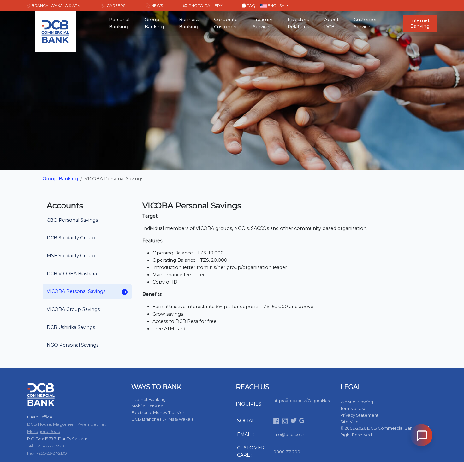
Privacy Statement (359, 415)
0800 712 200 (286, 451)
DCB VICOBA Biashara (72, 274)
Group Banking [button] (154, 23)
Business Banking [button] (189, 23)
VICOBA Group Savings (73, 309)
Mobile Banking (147, 405)
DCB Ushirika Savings (71, 327)
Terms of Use (353, 408)
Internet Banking (148, 399)
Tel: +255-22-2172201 (46, 445)
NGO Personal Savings (72, 345)
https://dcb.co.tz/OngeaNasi (301, 400)
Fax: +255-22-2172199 (47, 453)
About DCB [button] (331, 23)
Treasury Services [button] (262, 23)
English (276, 5)
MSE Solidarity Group (71, 256)
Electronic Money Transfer (157, 412)
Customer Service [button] (365, 23)
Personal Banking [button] (119, 23)
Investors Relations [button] (298, 23)
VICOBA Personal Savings (76, 291)
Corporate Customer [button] (226, 23)
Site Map (349, 421)
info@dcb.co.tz (289, 434)
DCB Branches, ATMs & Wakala (162, 419)
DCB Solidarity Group (71, 238)
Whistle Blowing (356, 401)
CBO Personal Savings (72, 220)
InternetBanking (420, 23)
